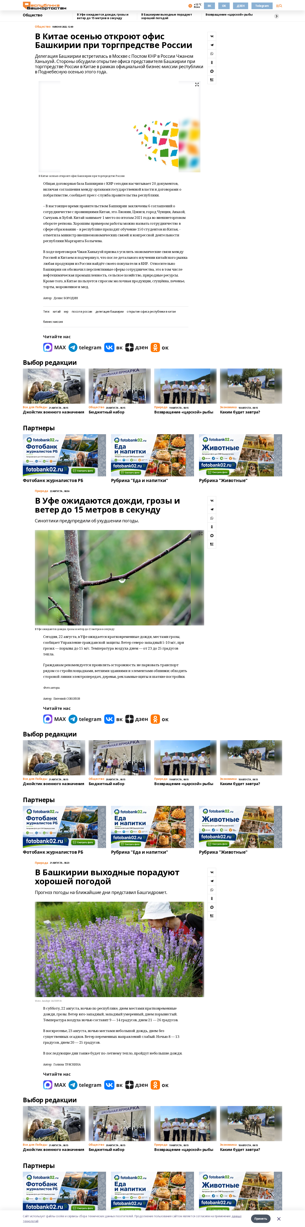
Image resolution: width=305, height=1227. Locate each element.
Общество (33, 15)
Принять (260, 1219)
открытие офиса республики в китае (151, 311)
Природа (41, 491)
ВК (209, 6)
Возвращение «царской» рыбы (229, 14)
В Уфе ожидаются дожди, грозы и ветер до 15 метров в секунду (102, 16)
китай (57, 311)
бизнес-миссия (53, 322)
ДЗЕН (240, 6)
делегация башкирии (109, 311)
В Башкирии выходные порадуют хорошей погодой (166, 16)
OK (224, 6)
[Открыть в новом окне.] (54, 347)
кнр (66, 311)
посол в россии (82, 311)
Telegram (262, 6)
